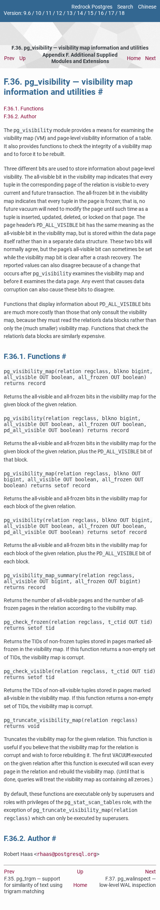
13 (70, 13)
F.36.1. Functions (24, 109)
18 (122, 13)
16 (101, 13)
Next (150, 58)
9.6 (27, 13)
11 (49, 13)
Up (22, 58)
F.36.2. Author (20, 116)
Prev (9, 58)
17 (111, 13)
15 (90, 13)
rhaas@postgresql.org (66, 854)
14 (80, 13)
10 (38, 13)
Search (125, 7)
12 (59, 13)
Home (134, 58)
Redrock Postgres (91, 7)
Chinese (147, 7)
